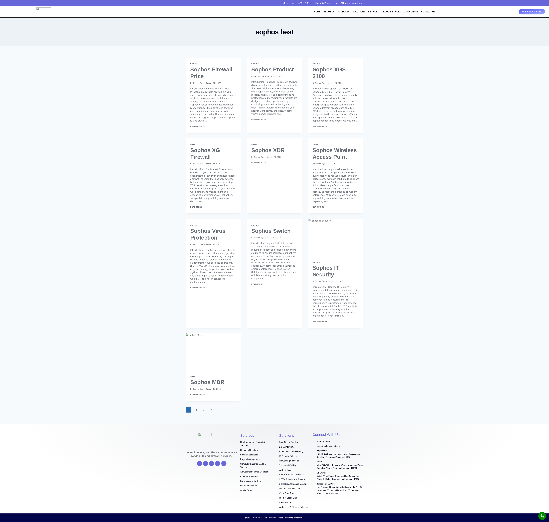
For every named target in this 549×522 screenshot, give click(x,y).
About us (329, 11)
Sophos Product (272, 69)
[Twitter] (205, 463)
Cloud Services (391, 11)
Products (344, 11)
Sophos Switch (271, 231)
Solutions (359, 11)
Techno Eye (198, 83)
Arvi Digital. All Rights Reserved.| (288, 518)
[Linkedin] (223, 463)
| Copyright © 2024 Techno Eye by (258, 518)
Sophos (193, 64)
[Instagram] (217, 463)
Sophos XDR (268, 150)
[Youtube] (211, 463)
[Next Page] (211, 410)
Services (373, 11)
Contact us (428, 11)
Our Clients (411, 11)
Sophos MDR (207, 382)
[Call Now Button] (542, 516)
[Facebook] (199, 463)
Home (317, 11)
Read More (197, 126)
